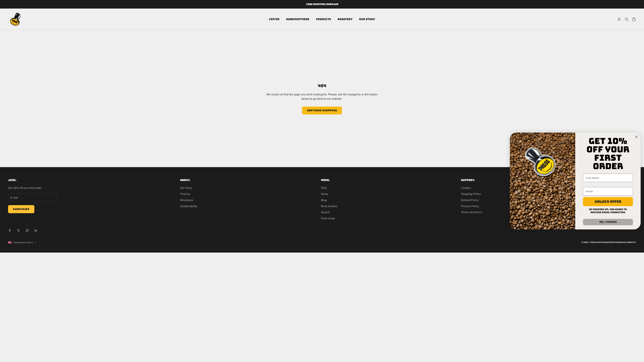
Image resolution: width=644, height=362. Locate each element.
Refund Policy (470, 200)
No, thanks (608, 222)
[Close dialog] (636, 137)
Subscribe (21, 209)
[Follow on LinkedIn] (36, 230)
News (324, 194)
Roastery (345, 19)
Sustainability (188, 206)
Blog (324, 200)
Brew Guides (329, 206)
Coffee (274, 19)
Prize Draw (328, 218)
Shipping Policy (471, 194)
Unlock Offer (608, 201)
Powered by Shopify (625, 242)
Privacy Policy (470, 206)
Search (325, 212)
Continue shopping (322, 110)
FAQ (324, 188)
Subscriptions (297, 19)
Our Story (367, 19)
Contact (466, 188)
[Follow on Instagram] (27, 230)
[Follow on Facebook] (9, 230)
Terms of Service (471, 212)
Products (323, 19)
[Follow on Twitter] (18, 230)
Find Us (185, 194)
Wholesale (187, 200)
